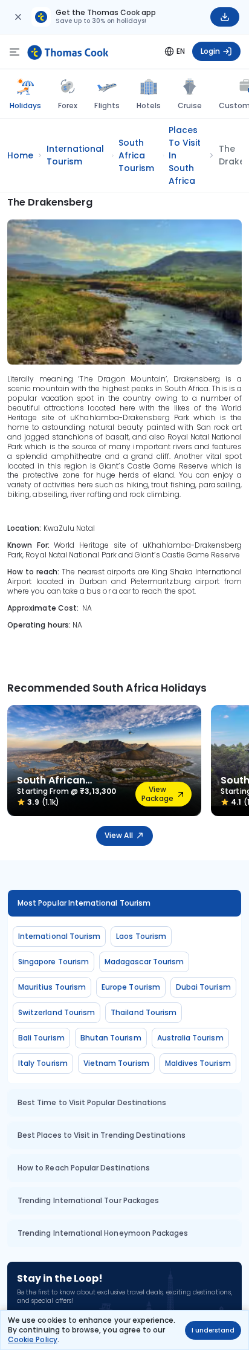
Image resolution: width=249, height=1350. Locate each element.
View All (118, 835)
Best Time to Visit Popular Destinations (92, 1102)
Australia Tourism (190, 1038)
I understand (213, 1330)
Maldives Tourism (198, 1063)
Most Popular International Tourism (84, 903)
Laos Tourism (141, 936)
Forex (67, 105)
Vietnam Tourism (116, 1063)
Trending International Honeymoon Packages (103, 1233)
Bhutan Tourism (110, 1038)
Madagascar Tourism (144, 961)
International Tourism (59, 936)
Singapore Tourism (53, 961)
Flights (106, 105)
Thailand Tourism (143, 1012)
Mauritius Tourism (52, 987)
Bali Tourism (41, 1038)
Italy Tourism (43, 1063)
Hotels (149, 105)
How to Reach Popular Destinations (84, 1168)
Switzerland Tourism (56, 1012)
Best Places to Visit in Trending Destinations (102, 1135)
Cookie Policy (32, 1339)
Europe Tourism (131, 987)
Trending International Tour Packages (88, 1200)
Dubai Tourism (203, 987)
